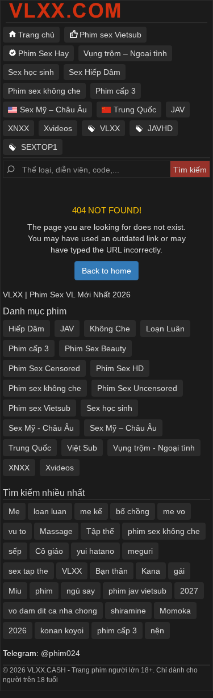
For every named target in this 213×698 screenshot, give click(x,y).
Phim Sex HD (120, 368)
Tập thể (100, 531)
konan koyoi (61, 630)
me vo (174, 511)
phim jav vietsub (137, 590)
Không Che (110, 328)
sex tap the (28, 570)
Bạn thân (111, 570)
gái (179, 570)
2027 (189, 590)
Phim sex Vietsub (110, 34)
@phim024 (60, 653)
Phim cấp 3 (115, 90)
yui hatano (95, 551)
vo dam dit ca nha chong (53, 610)
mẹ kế (91, 511)
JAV (178, 109)
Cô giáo (49, 551)
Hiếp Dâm (26, 328)
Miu (15, 590)
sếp (15, 551)
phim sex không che (164, 531)
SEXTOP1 (39, 147)
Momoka (175, 610)
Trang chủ (36, 34)
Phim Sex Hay (43, 53)
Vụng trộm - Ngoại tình (154, 447)
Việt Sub (82, 447)
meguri (140, 551)
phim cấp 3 (117, 630)
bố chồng (132, 511)
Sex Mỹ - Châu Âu (41, 427)
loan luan (50, 511)
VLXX (110, 128)
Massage (56, 531)
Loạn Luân (165, 328)
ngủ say (80, 590)
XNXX (18, 128)
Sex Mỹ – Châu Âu (53, 109)
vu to (17, 531)
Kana (150, 570)
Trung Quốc (135, 109)
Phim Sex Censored (44, 368)
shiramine (128, 610)
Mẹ (14, 511)
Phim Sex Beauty (95, 348)
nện (157, 630)
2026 (18, 630)
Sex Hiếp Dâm (94, 72)
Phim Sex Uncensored (137, 388)
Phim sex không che (44, 90)
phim (44, 590)
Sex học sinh (31, 72)
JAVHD (160, 128)
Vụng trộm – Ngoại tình (125, 53)
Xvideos (58, 128)
